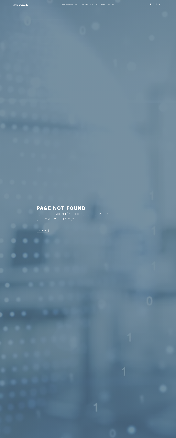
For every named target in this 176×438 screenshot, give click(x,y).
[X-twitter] (159, 4)
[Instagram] (153, 4)
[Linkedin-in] (156, 4)
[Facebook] (150, 4)
